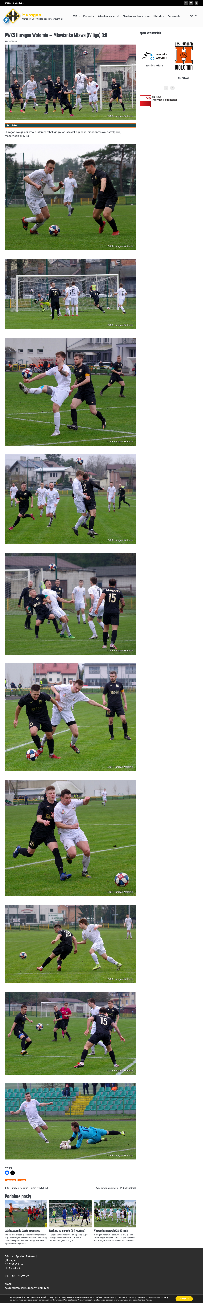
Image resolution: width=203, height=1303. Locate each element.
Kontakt (87, 16)
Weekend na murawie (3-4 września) (67, 1230)
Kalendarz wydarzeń (108, 16)
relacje (22, 1180)
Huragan (31, 14)
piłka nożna (10, 1180)
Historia (157, 16)
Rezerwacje (174, 16)
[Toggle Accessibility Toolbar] (6, 20)
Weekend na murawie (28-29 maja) (111, 1230)
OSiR (74, 16)
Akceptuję (184, 1298)
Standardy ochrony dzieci (136, 16)
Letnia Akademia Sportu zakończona (22, 1230)
